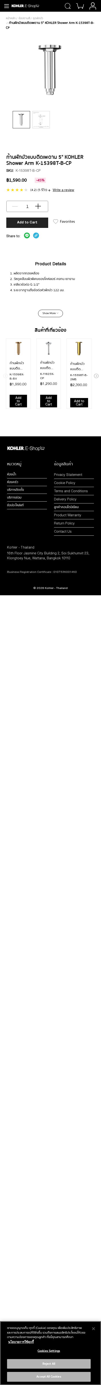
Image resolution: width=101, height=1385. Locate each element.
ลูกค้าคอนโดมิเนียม (66, 507)
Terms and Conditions (71, 490)
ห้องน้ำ (11, 474)
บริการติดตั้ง (15, 489)
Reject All (49, 1363)
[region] (50, 1353)
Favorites (67, 222)
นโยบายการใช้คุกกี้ (21, 1342)
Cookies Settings (49, 1351)
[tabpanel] (21, 119)
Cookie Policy (64, 482)
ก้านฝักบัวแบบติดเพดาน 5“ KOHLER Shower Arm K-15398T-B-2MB (78, 366)
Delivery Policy (65, 499)
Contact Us (63, 531)
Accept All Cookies (48, 1376)
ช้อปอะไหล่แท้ (15, 505)
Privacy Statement (68, 474)
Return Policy (64, 523)
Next (96, 375)
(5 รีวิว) (42, 190)
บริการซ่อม (14, 497)
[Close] (93, 1329)
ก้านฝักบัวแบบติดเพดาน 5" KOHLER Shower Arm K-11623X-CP (47, 365)
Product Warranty (67, 515)
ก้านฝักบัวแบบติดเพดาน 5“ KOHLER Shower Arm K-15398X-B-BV (18, 365)
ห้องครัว (12, 482)
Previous (5, 375)
